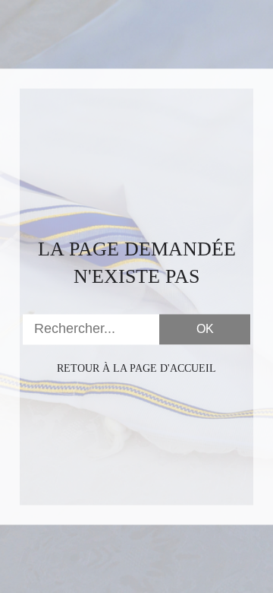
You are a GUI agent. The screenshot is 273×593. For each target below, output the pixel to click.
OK (205, 328)
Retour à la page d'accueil (136, 368)
